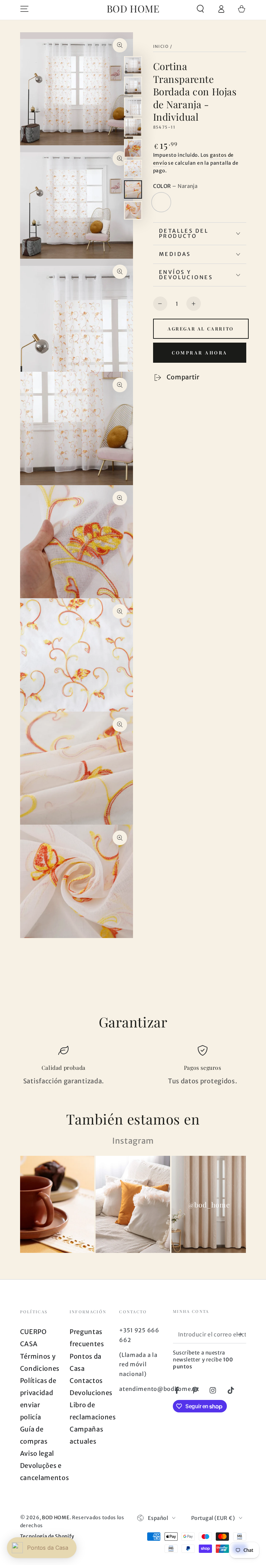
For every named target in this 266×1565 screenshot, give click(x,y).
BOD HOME (56, 1517)
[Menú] (24, 9)
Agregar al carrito (201, 329)
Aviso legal (37, 1453)
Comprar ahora (200, 352)
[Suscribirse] (241, 1334)
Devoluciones (91, 1393)
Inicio (161, 46)
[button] (200, 9)
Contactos (86, 1381)
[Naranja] (161, 202)
